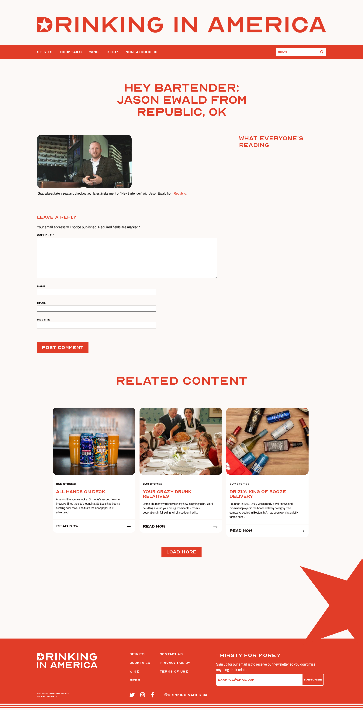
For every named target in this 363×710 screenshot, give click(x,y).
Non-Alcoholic (141, 52)
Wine (94, 52)
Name (41, 286)
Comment (45, 235)
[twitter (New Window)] (133, 695)
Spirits (45, 52)
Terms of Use (174, 671)
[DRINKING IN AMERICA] (181, 25)
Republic (180, 193)
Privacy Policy (175, 663)
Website (43, 319)
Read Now (67, 526)
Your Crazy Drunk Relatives (167, 494)
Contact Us (171, 654)
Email (41, 303)
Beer (112, 52)
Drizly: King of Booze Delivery (258, 494)
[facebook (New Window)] (154, 695)
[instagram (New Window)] (143, 695)
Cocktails (71, 52)
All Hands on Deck (80, 491)
